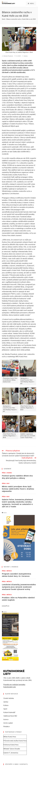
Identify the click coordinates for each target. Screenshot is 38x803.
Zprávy (26, 56)
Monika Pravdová (8, 56)
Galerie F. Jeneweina (11, 753)
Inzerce (5, 719)
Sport (5, 709)
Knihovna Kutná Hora (11, 745)
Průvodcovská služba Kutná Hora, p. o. (15, 256)
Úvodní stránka (8, 698)
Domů (3, 19)
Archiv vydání (8, 723)
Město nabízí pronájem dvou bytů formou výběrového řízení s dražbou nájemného (18, 489)
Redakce (6, 726)
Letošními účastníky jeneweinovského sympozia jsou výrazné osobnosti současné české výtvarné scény (19, 587)
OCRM (9, 165)
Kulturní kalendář (9, 712)
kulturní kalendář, (22, 336)
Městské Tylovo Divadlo (12, 749)
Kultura (5, 705)
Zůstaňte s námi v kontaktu (16, 764)
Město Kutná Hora (10, 737)
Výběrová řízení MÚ (10, 716)
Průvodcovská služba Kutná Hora (15, 741)
